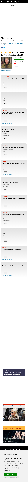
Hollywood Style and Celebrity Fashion (12, 428)
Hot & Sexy (4, 110)
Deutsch (17, 43)
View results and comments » (6, 70)
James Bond (4, 230)
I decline (13, 474)
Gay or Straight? (5, 145)
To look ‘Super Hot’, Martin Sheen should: (12, 53)
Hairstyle (4, 247)
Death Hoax (4, 212)
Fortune (3, 263)
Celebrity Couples (5, 94)
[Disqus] (14, 300)
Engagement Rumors (6, 127)
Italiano (21, 43)
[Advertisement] (14, 20)
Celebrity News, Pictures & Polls (12, 406)
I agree (7, 474)
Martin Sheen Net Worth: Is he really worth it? (12, 265)
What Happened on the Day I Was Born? (13, 372)
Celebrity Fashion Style (8, 427)
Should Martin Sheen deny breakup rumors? (12, 96)
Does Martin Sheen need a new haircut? (11, 249)
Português (3, 44)
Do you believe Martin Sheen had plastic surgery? (13, 198)
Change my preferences (11, 477)
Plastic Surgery (5, 196)
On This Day (7, 371)
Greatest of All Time (6, 76)
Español (13, 43)
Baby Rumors (4, 179)
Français (9, 43)
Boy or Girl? (4, 161)
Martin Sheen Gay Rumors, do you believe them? (13, 147)
